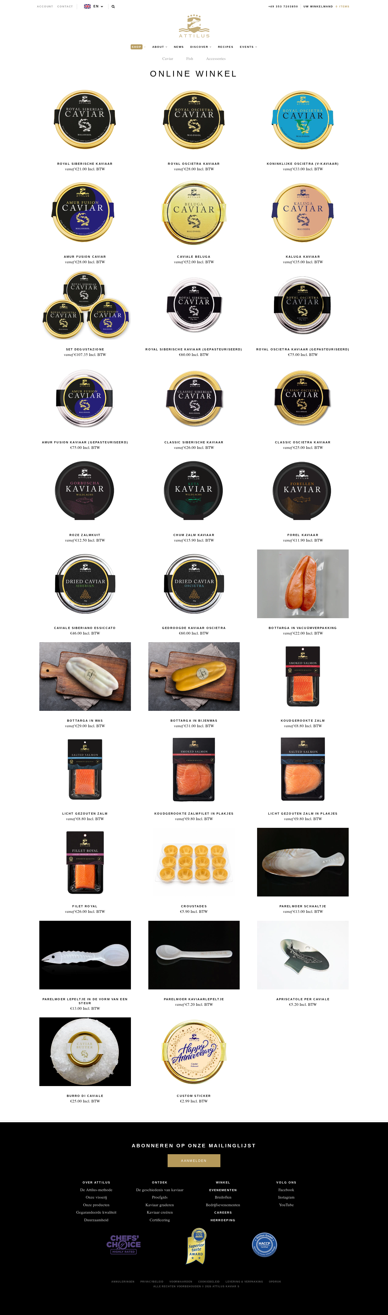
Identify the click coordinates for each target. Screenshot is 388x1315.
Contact (65, 6)
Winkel (223, 1182)
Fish (189, 58)
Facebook (286, 1189)
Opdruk (275, 1281)
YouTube (286, 1204)
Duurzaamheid (96, 1219)
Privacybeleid (152, 1281)
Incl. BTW (85, 166)
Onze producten (96, 1204)
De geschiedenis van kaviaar (159, 1189)
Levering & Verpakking (244, 1281)
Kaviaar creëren (160, 1212)
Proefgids (160, 1197)
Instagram (286, 1197)
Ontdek (160, 1182)
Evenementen (223, 1190)
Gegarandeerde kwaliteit (96, 1212)
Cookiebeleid (209, 1281)
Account (45, 6)
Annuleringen (123, 1281)
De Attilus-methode (96, 1189)
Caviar (167, 58)
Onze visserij (96, 1197)
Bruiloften (223, 1197)
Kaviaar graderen (159, 1204)
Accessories (216, 58)
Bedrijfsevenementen (223, 1204)
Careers (223, 1212)
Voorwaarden (180, 1281)
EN (96, 6)
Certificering (160, 1219)
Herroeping (223, 1220)
